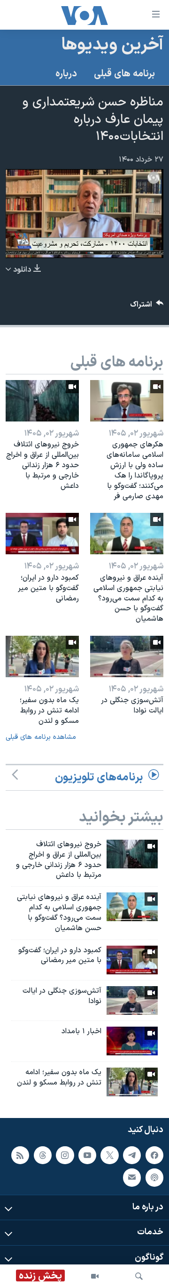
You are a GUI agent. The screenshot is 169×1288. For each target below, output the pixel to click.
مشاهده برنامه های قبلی (41, 737)
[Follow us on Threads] (43, 1155)
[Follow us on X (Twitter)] (109, 1155)
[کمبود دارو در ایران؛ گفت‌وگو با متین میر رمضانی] (42, 533)
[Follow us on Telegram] (132, 1155)
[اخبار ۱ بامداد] (132, 1041)
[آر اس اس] (20, 1155)
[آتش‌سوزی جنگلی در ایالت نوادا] (126, 656)
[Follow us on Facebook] (154, 1155)
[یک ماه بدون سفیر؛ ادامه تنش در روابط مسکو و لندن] (42, 656)
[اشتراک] (132, 1177)
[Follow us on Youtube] (87, 1155)
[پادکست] (154, 1177)
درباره (66, 74)
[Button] (147, 306)
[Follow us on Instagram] (65, 1155)
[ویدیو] (95, 1276)
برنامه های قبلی (124, 74)
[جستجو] (139, 1276)
